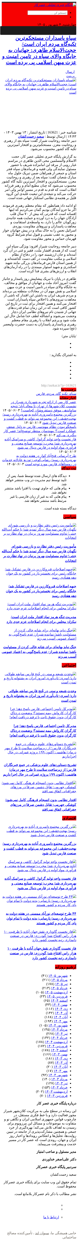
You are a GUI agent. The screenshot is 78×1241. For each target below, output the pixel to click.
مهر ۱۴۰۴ (61, 1021)
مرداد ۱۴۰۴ (59, 1029)
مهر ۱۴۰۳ (61, 1071)
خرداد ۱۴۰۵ (59, 988)
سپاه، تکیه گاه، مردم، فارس (56, 394)
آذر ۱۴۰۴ (61, 1013)
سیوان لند (42, 1233)
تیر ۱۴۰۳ (61, 1083)
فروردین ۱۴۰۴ (57, 1046)
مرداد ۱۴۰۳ (59, 1079)
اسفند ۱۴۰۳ (59, 1050)
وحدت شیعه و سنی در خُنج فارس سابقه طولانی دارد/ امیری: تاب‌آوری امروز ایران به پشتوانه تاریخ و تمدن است (40, 695)
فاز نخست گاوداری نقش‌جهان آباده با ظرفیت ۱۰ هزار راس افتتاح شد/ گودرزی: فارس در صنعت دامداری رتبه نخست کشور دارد (41, 953)
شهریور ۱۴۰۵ (58, 975)
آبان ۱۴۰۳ (61, 1067)
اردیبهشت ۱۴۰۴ (56, 1042)
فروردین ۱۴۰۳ (57, 1095)
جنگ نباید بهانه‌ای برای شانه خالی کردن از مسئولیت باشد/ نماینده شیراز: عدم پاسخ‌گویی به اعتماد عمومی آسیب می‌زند (39, 651)
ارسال (70, 72)
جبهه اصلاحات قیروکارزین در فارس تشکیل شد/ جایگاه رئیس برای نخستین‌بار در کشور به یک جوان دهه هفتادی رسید (41, 591)
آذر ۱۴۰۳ (61, 1062)
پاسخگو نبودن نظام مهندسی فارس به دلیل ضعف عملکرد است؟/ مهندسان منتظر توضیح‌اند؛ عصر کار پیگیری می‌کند (40, 431)
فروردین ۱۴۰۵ (57, 996)
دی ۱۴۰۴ (61, 1009)
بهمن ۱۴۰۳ (60, 1054)
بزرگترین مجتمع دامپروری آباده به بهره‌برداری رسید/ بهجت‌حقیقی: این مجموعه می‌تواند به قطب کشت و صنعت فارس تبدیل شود (39, 418)
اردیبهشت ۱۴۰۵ (56, 992)
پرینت (71, 76)
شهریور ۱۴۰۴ (58, 1025)
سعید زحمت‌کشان (31, 136)
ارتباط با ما (51, 1217)
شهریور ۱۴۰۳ (58, 1075)
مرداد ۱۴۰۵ (59, 980)
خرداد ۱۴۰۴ (59, 1038)
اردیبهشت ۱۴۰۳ (56, 1091)
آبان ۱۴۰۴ (61, 1017)
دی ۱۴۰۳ (61, 1058)
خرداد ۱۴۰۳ (59, 1087)
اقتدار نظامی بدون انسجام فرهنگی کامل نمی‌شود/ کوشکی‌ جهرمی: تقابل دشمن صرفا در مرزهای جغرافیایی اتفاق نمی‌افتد (40, 804)
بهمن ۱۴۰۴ (60, 1004)
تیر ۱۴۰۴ (61, 1033)
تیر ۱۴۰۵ (61, 984)
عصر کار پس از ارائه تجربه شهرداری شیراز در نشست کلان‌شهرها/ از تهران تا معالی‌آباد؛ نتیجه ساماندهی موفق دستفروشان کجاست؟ (43, 406)
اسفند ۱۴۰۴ (59, 1000)
